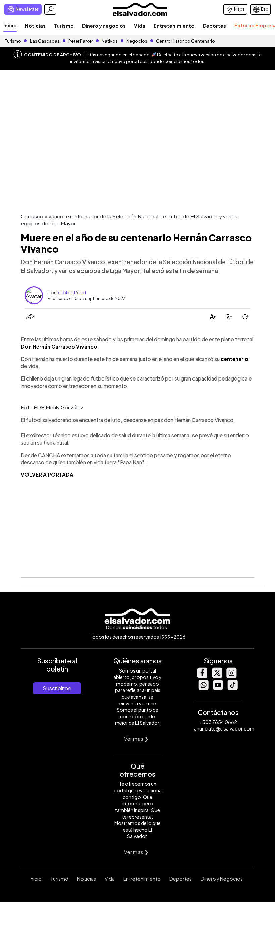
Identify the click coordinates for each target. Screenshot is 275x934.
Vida (139, 26)
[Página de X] (216, 676)
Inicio (10, 25)
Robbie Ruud (71, 292)
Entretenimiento (174, 26)
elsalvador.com (239, 54)
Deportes (214, 26)
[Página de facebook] (202, 676)
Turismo (64, 26)
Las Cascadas (45, 41)
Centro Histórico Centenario (185, 41)
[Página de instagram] (231, 676)
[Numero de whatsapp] (203, 688)
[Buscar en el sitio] (50, 9)
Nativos (110, 41)
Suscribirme (57, 688)
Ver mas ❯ (136, 738)
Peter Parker (81, 41)
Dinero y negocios (104, 26)
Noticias (35, 26)
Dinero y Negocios (222, 879)
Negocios (136, 41)
